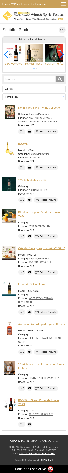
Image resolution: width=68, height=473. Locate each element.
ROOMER (23, 143)
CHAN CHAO (47, 460)
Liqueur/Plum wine (39, 114)
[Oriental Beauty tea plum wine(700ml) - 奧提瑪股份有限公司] (9, 253)
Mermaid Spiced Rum (31, 284)
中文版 (14, 4)
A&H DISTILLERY (38, 189)
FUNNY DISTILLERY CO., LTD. (44, 378)
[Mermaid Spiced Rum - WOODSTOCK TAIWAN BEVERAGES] (9, 289)
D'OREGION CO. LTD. (39, 226)
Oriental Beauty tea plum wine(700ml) (41, 248)
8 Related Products (47, 312)
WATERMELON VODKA (32, 179)
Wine (32, 410)
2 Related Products (47, 200)
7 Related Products (47, 131)
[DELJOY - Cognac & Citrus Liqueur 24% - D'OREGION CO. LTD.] (9, 216)
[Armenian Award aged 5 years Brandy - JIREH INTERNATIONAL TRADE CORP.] (9, 328)
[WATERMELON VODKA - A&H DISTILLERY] (9, 184)
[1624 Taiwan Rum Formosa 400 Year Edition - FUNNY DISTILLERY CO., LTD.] (9, 368)
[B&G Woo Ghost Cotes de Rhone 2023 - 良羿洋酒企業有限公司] (9, 405)
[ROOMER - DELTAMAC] (9, 148)
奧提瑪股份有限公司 (40, 262)
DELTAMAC (35, 157)
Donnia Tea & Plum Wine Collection (39, 107)
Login (5, 4)
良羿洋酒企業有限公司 (41, 414)
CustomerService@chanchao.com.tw (37, 453)
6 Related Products (47, 236)
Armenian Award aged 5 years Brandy (41, 324)
